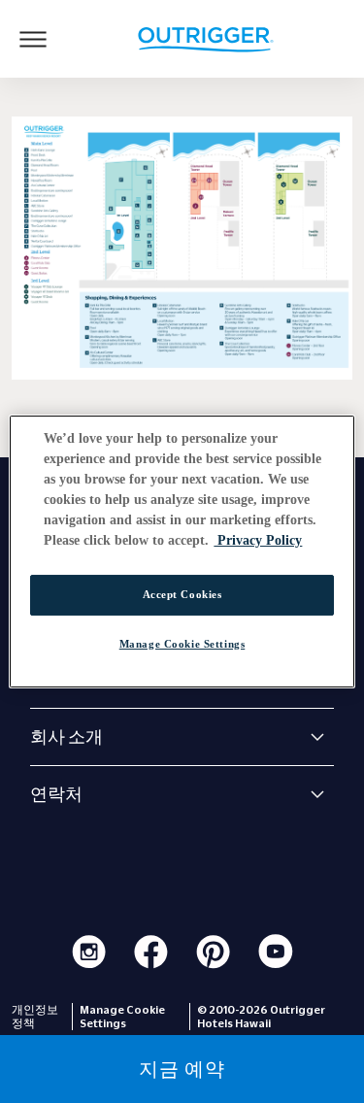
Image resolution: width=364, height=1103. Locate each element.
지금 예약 (182, 1069)
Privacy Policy (258, 540)
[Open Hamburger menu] (33, 38)
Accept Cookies (182, 594)
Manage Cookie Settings (182, 644)
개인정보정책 (35, 1016)
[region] (181, 551)
